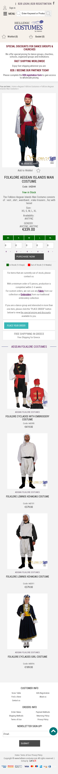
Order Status (16, 712)
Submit (25, 743)
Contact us (16, 700)
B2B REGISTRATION (41, 3)
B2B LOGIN (23, 3)
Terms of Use (16, 719)
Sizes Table (16, 693)
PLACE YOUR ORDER (16, 325)
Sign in (12, 7)
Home (14, 86)
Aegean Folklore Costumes (28, 86)
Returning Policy (43, 716)
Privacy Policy (43, 719)
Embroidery (26, 294)
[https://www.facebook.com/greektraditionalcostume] (52, 3)
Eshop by (25, 761)
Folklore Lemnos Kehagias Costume (27, 496)
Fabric (41, 291)
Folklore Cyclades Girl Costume (27, 656)
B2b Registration (42, 693)
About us (43, 697)
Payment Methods (43, 712)
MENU (11, 13)
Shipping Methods (16, 716)
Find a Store (16, 697)
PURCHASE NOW (25, 256)
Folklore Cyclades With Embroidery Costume (27, 418)
